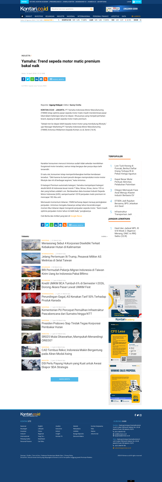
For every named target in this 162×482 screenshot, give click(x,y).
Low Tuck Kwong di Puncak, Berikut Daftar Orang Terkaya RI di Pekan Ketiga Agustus (126, 169)
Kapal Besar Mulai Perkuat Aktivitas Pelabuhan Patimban (125, 182)
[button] (91, 9)
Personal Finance (101, 16)
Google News (76, 216)
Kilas (92, 429)
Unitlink (75, 431)
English (40, 426)
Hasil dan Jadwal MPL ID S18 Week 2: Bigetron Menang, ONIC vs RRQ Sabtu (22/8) (127, 232)
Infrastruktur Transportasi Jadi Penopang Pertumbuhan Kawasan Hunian (127, 215)
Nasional (71, 16)
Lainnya (137, 16)
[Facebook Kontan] (135, 415)
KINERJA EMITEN (68, 2)
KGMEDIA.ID (92, 2)
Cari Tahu (41, 441)
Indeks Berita (64, 379)
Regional (41, 434)
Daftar (138, 2)
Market (75, 426)
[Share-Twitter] (28, 79)
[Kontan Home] (22, 16)
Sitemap (22, 455)
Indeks (104, 236)
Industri (60, 16)
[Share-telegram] (41, 79)
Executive (59, 429)
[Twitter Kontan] (138, 415)
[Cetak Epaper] (122, 11)
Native (93, 431)
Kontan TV (59, 436)
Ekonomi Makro (78, 436)
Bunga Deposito (78, 434)
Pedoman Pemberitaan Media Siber (52, 455)
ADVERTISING (102, 2)
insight (29, 16)
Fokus (40, 431)
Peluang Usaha (25, 439)
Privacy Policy (69, 455)
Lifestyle (115, 16)
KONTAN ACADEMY (42, 2)
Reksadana (76, 429)
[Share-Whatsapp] (32, 79)
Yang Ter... (41, 436)
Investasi (39, 16)
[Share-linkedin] (37, 79)
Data (124, 16)
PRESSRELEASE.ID (56, 2)
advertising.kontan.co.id (122, 448)
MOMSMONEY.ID (81, 2)
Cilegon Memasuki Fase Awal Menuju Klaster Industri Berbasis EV (126, 193)
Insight (58, 434)
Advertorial (94, 434)
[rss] (45, 79)
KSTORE (32, 2)
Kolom (58, 431)
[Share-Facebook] (23, 79)
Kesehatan (41, 439)
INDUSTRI (25, 55)
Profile (29, 455)
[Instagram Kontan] (141, 415)
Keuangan (50, 16)
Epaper (24, 2)
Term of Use (36, 455)
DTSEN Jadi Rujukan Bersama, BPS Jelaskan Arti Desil (126, 203)
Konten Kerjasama (97, 426)
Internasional (84, 16)
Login (129, 2)
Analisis (58, 426)
